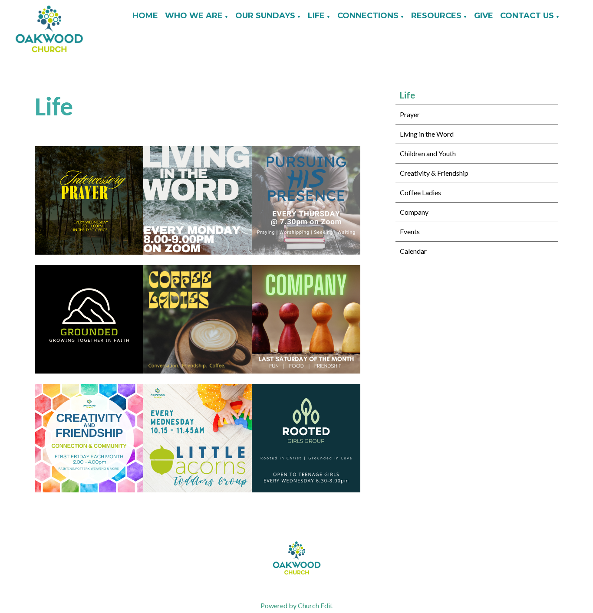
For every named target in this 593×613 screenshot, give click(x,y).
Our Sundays (265, 15)
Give (483, 15)
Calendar (413, 251)
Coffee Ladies (420, 192)
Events (410, 231)
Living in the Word (427, 134)
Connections (368, 15)
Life (316, 15)
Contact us (527, 15)
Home (145, 15)
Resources (436, 15)
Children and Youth (428, 153)
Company (414, 212)
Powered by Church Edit (296, 605)
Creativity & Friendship (434, 173)
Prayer (410, 114)
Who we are (194, 15)
